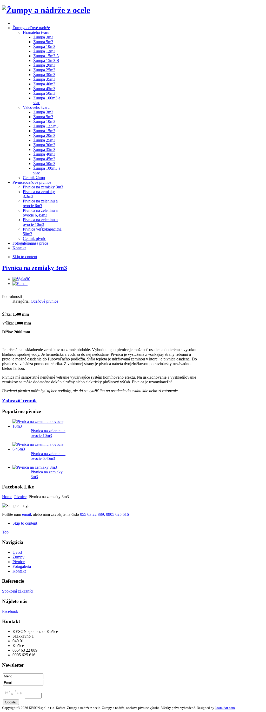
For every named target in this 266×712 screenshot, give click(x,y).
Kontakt (19, 571)
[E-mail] (20, 283)
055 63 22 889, (92, 514)
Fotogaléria (21, 566)
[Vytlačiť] (21, 279)
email (26, 514)
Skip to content (24, 257)
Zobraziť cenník (19, 400)
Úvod (17, 552)
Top (5, 532)
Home (7, 496)
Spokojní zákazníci (17, 591)
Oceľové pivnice (44, 301)
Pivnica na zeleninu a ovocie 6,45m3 (48, 456)
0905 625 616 (117, 514)
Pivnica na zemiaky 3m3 (34, 267)
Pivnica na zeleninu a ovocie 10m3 (48, 433)
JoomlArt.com (225, 708)
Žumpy (18, 557)
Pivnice (20, 496)
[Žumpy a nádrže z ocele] (46, 10)
